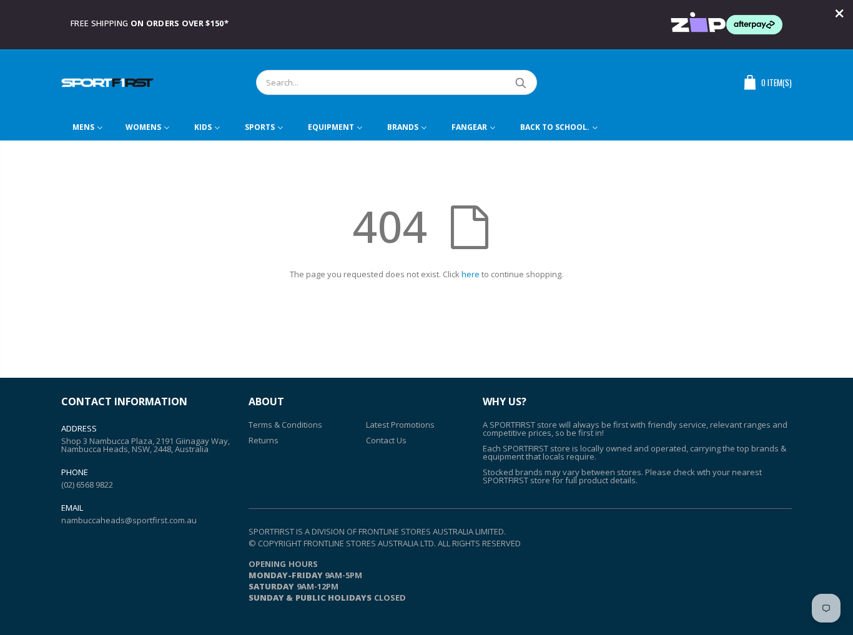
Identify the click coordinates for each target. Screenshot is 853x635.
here (470, 274)
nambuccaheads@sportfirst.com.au (129, 520)
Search (521, 82)
